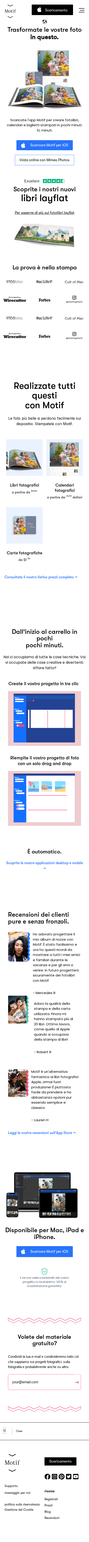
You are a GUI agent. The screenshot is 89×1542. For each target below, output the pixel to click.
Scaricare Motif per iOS (48, 145)
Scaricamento (56, 10)
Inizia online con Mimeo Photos (44, 160)
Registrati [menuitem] (51, 1499)
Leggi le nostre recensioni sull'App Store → (42, 1133)
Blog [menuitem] (47, 1511)
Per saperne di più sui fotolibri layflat (44, 213)
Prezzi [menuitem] (48, 1505)
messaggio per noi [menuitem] (17, 1493)
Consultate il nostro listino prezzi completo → (41, 577)
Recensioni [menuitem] (51, 1518)
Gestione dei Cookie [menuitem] (19, 1509)
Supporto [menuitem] (11, 1486)
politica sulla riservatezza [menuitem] (22, 1504)
